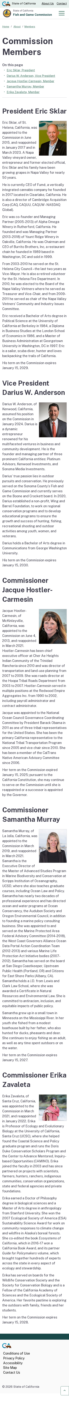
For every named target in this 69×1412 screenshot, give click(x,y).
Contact (62, 3)
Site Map (10, 1368)
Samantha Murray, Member (25, 86)
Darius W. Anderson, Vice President (31, 76)
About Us (48, 3)
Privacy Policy (14, 1358)
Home (5, 26)
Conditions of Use (16, 1353)
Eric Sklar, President (21, 70)
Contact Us (11, 1372)
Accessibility (13, 1363)
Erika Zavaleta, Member (23, 92)
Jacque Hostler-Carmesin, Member (30, 81)
